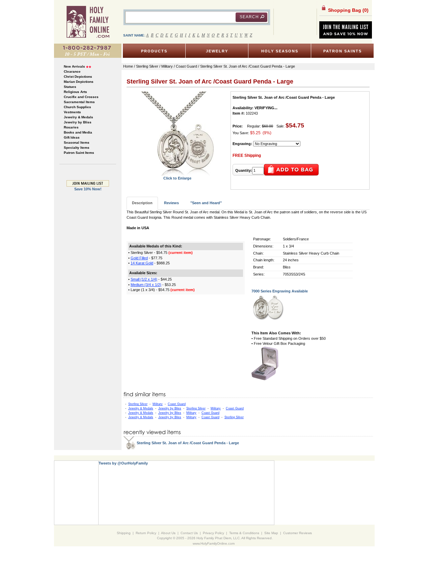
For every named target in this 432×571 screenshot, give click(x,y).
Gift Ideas (72, 137)
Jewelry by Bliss (77, 122)
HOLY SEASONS (279, 51)
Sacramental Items (79, 102)
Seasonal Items (76, 142)
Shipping (124, 533)
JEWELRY (217, 51)
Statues (70, 87)
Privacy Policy (213, 533)
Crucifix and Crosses (81, 97)
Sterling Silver (137, 404)
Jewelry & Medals (78, 117)
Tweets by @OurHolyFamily (123, 463)
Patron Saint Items (79, 152)
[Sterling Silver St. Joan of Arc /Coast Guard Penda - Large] (177, 133)
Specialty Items (76, 147)
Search (249, 17)
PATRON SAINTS (342, 51)
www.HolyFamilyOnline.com (214, 543)
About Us (168, 533)
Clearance (72, 71)
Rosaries (71, 127)
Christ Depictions (78, 76)
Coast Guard (177, 404)
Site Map (271, 533)
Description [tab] (142, 203)
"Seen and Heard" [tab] (206, 203)
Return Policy (146, 533)
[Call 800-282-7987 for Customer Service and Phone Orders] (88, 50)
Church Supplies (77, 107)
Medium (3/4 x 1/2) (146, 285)
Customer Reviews (297, 533)
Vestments (72, 112)
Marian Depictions (78, 82)
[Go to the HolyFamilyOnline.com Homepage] (88, 22)
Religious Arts (75, 92)
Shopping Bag (348, 10)
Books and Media (78, 132)
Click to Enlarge (177, 178)
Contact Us (189, 533)
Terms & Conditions (244, 533)
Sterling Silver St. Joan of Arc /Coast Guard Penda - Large (188, 443)
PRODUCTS (154, 51)
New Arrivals (74, 66)
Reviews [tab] (171, 203)
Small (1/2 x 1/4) (144, 279)
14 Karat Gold (142, 263)
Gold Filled (139, 258)
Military (158, 404)
